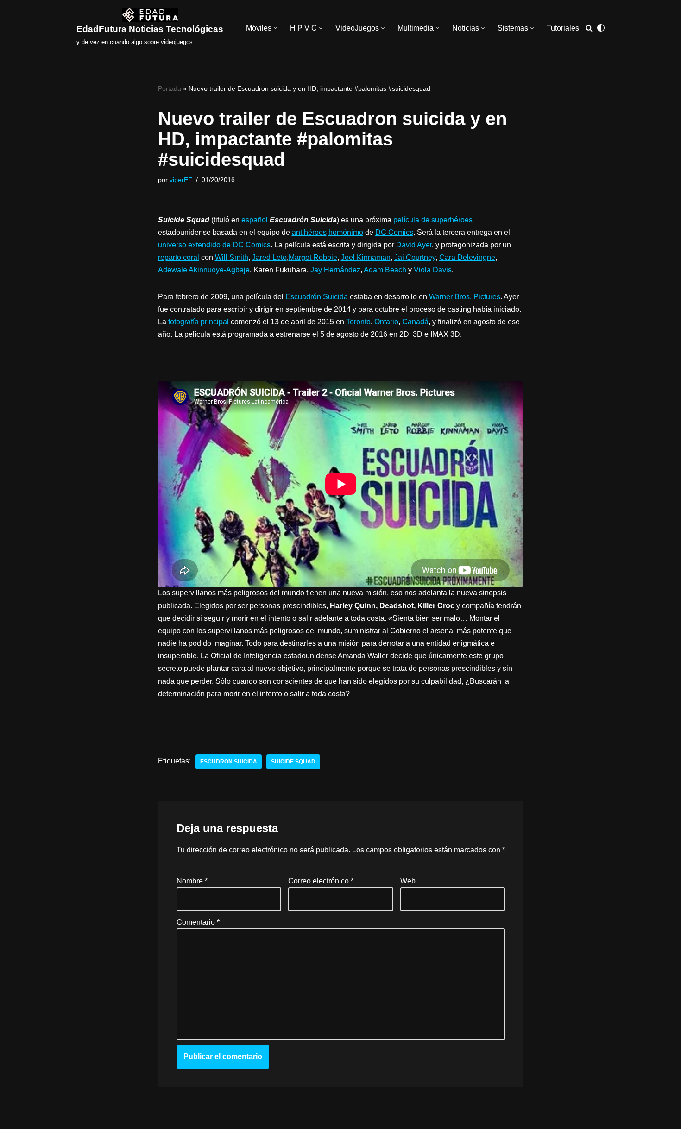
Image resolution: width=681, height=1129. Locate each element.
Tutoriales (563, 28)
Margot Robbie (313, 257)
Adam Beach (385, 270)
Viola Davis (433, 270)
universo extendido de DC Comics (214, 245)
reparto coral (178, 257)
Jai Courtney (414, 257)
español (254, 220)
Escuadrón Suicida (316, 297)
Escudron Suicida (228, 761)
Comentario (198, 922)
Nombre (192, 881)
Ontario (386, 322)
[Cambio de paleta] (601, 28)
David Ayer (414, 245)
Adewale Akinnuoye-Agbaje (204, 270)
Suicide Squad (293, 761)
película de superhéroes (433, 220)
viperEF (181, 179)
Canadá (415, 322)
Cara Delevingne (467, 257)
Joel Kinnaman (366, 257)
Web (407, 881)
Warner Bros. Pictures (464, 297)
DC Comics (394, 232)
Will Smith (231, 257)
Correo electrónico (320, 881)
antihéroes (309, 232)
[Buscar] (589, 28)
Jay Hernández (335, 270)
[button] (275, 28)
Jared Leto (269, 257)
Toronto (358, 322)
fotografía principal (198, 322)
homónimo (345, 232)
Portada (169, 88)
